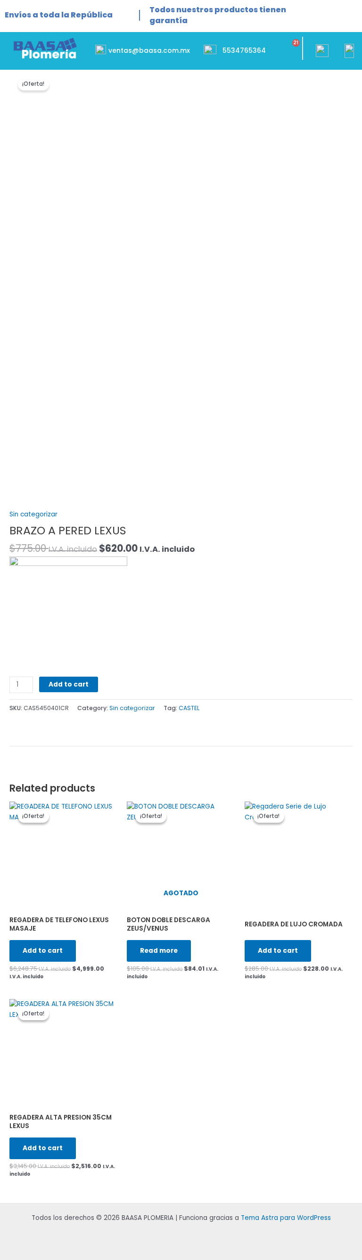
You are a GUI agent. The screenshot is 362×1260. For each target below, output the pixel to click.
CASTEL (189, 708)
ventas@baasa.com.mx (149, 50)
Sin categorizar (33, 514)
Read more (159, 950)
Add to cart (69, 684)
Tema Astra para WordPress (286, 1217)
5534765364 (244, 50)
